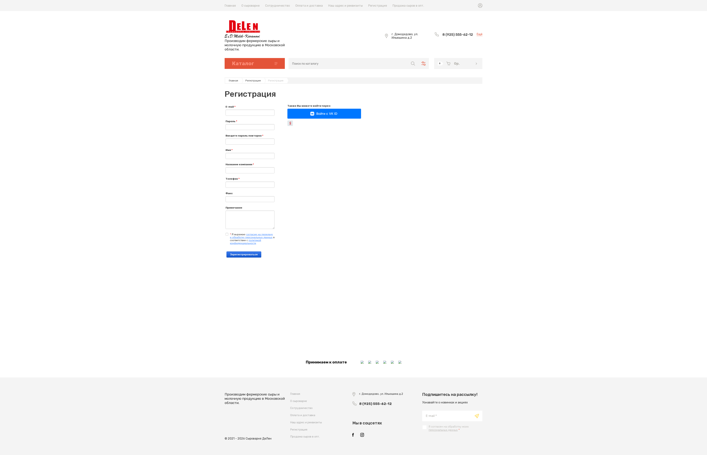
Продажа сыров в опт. (408, 5)
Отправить (476, 416)
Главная (230, 5)
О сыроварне (250, 5)
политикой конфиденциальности (245, 242)
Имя (229, 149)
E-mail (230, 106)
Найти (412, 63)
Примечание (234, 207)
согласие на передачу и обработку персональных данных (251, 236)
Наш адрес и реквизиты (345, 5)
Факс (229, 193)
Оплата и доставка (309, 5)
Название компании (240, 164)
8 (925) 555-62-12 (457, 34)
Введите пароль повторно (244, 135)
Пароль (231, 121)
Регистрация (377, 5)
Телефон (233, 178)
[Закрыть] (386, 4)
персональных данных (443, 430)
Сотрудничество (277, 5)
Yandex (290, 123)
